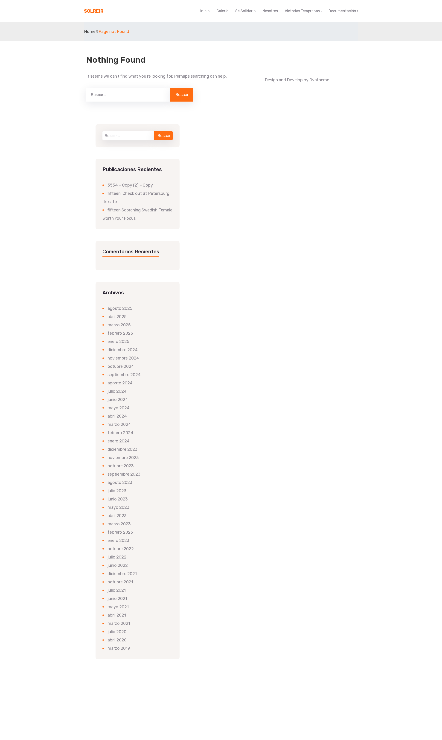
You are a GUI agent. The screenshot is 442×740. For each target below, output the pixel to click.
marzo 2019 (119, 648)
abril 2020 (117, 640)
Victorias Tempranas (302, 11)
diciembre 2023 (122, 449)
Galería (222, 11)
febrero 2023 (120, 532)
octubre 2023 (121, 465)
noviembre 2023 (123, 457)
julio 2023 (117, 490)
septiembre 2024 (124, 374)
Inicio (204, 11)
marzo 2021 (119, 623)
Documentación (342, 11)
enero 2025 (118, 341)
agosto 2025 (120, 308)
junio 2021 (117, 598)
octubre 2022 (121, 548)
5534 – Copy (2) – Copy (130, 185)
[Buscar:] (127, 95)
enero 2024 (119, 441)
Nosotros (270, 11)
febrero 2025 (120, 333)
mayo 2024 (119, 407)
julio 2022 (117, 557)
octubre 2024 (121, 366)
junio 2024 (118, 399)
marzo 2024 (119, 424)
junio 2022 (118, 565)
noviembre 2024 (123, 358)
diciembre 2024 (123, 349)
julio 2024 (117, 391)
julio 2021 (117, 590)
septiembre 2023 (124, 474)
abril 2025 (117, 316)
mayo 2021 (118, 606)
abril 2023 (117, 515)
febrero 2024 (120, 432)
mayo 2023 (118, 507)
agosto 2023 (120, 482)
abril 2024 (117, 416)
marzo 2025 (119, 325)
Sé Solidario (245, 11)
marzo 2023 (119, 523)
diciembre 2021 (122, 573)
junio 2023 (118, 499)
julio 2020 (117, 631)
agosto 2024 (120, 383)
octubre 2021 (120, 582)
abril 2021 (117, 615)
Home (90, 31)
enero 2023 (118, 540)
